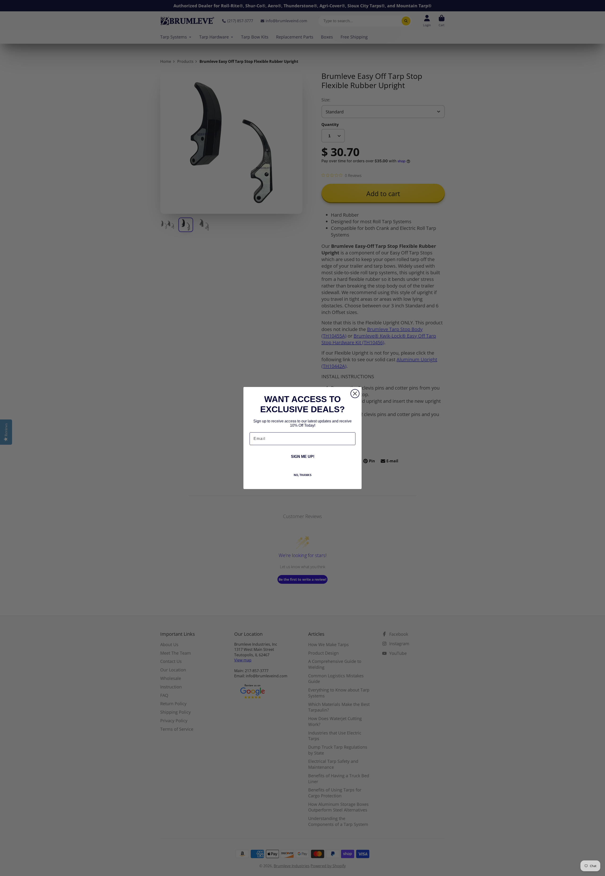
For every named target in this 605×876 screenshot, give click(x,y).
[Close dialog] (355, 393)
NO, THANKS (302, 475)
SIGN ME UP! (302, 457)
